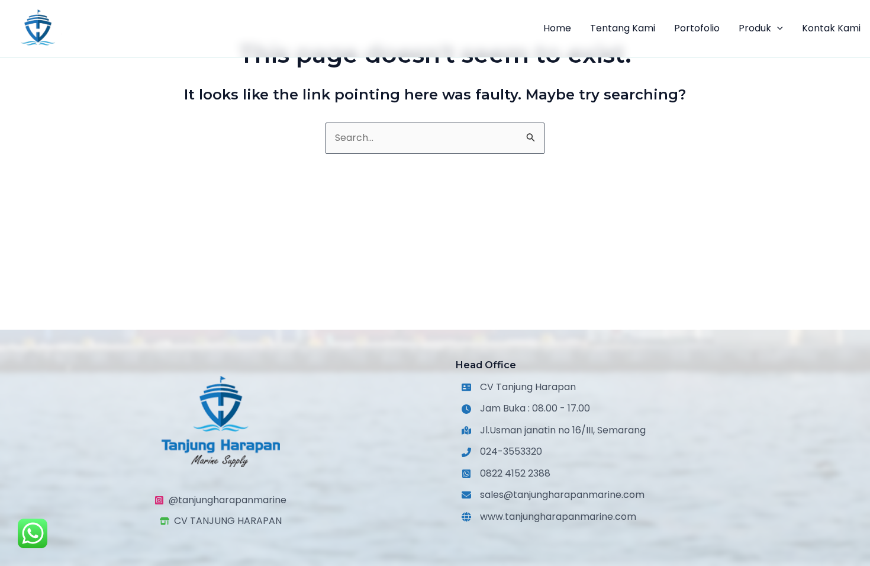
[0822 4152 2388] (506, 473)
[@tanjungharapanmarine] (220, 500)
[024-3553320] (502, 451)
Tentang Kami (622, 28)
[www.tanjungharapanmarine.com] (549, 517)
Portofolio (697, 28)
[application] (777, 28)
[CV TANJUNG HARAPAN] (221, 521)
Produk (755, 28)
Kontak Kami (831, 28)
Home (557, 28)
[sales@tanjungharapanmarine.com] (553, 495)
